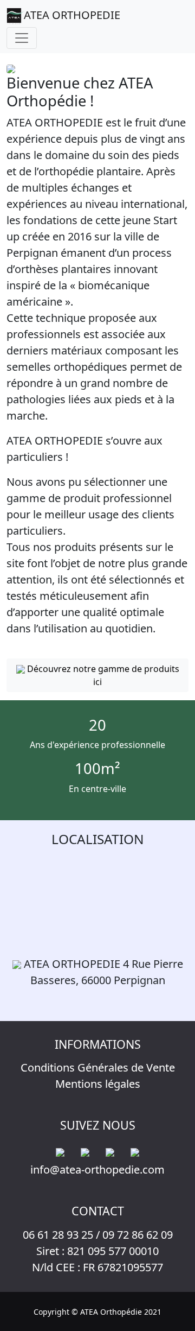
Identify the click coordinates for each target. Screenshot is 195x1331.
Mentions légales (97, 1083)
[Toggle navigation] (21, 38)
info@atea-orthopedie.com (97, 1169)
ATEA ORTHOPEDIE (72, 15)
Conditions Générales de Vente (98, 1067)
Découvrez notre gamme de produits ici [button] (102, 675)
